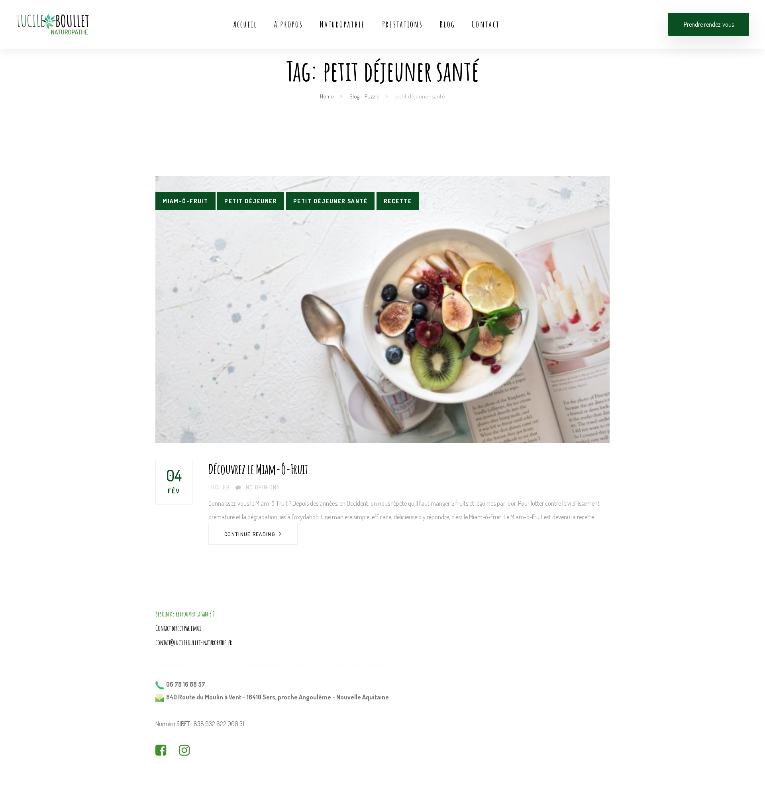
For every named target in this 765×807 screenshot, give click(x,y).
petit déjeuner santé (330, 201)
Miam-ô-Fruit (185, 201)
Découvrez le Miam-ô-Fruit (258, 468)
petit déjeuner (250, 201)
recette (398, 201)
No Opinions (263, 487)
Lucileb (219, 487)
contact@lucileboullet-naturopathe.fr (193, 642)
